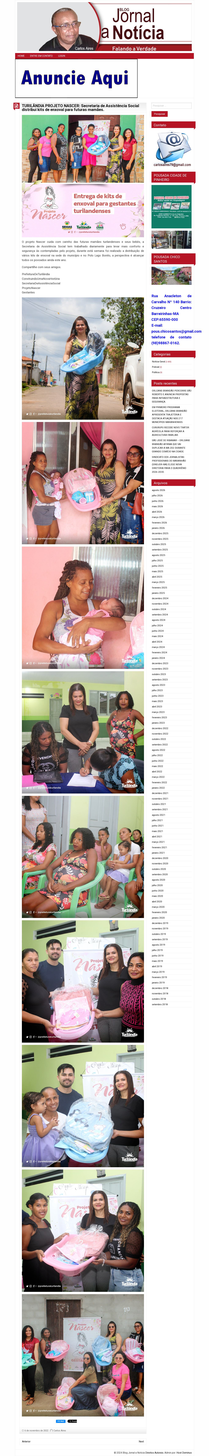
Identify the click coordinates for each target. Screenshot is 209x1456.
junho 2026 (158, 501)
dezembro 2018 (160, 988)
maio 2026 (157, 506)
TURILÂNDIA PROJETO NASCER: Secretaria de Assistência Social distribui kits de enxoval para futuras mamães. (80, 107)
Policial (155, 367)
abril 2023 (157, 706)
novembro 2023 (160, 668)
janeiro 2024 (158, 658)
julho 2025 (157, 560)
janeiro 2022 (158, 787)
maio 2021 (157, 831)
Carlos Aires (60, 1430)
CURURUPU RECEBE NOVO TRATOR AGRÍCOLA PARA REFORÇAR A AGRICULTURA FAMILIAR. (170, 431)
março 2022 (158, 777)
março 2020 (158, 907)
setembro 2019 (160, 939)
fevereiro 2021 (159, 847)
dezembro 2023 (160, 663)
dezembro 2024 (160, 598)
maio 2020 (157, 896)
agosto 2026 (158, 490)
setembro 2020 (160, 874)
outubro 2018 (159, 999)
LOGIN (61, 55)
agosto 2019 (158, 944)
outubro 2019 (159, 934)
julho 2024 (157, 625)
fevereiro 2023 (159, 717)
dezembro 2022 (160, 728)
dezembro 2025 (160, 533)
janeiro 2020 (158, 917)
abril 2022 (157, 771)
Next (141, 1441)
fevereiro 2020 (159, 912)
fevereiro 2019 (159, 977)
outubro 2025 (159, 544)
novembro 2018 (160, 993)
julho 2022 (157, 755)
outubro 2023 (159, 674)
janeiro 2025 (158, 593)
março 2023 (158, 712)
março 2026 (158, 517)
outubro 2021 (159, 804)
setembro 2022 (160, 744)
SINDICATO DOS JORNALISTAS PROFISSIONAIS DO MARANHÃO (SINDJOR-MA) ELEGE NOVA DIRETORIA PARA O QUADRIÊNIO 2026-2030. (169, 464)
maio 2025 (157, 571)
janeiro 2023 (158, 722)
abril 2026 (157, 511)
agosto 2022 (158, 750)
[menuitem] (21, 56)
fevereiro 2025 (159, 587)
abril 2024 (157, 641)
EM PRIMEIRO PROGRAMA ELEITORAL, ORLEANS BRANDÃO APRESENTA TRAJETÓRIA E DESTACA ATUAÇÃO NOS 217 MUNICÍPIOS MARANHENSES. (169, 415)
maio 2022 (157, 766)
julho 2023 (157, 690)
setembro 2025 (160, 549)
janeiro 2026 (158, 528)
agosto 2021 (158, 815)
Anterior (26, 1441)
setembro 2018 (160, 1004)
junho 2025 (158, 566)
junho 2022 (158, 760)
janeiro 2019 (158, 982)
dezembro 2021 (160, 793)
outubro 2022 (159, 739)
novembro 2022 (160, 733)
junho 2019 (158, 955)
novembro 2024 (160, 603)
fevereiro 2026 (159, 522)
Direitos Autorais (154, 1452)
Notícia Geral (158, 361)
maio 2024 (157, 636)
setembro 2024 (160, 614)
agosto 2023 (158, 685)
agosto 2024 (158, 620)
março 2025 (158, 582)
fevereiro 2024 (159, 652)
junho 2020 (158, 890)
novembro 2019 (160, 928)
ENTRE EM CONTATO (41, 55)
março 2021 (158, 842)
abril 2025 (157, 576)
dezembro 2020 (160, 858)
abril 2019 (157, 966)
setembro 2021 (160, 809)
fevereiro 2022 (159, 782)
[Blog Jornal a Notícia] (104, 26)
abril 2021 (157, 836)
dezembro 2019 (160, 923)
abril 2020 (157, 901)
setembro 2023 (160, 679)
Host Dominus (184, 1452)
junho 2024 (158, 631)
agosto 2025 (158, 555)
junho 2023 (158, 696)
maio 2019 (157, 961)
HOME (21, 55)
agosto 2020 (158, 879)
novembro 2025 (160, 539)
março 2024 (158, 647)
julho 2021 (157, 820)
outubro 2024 (159, 609)
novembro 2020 (160, 863)
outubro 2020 (159, 869)
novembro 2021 (160, 798)
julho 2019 (157, 950)
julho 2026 (157, 495)
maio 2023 (157, 701)
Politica (155, 372)
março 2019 (158, 972)
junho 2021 (158, 825)
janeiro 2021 (158, 852)
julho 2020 (157, 885)
